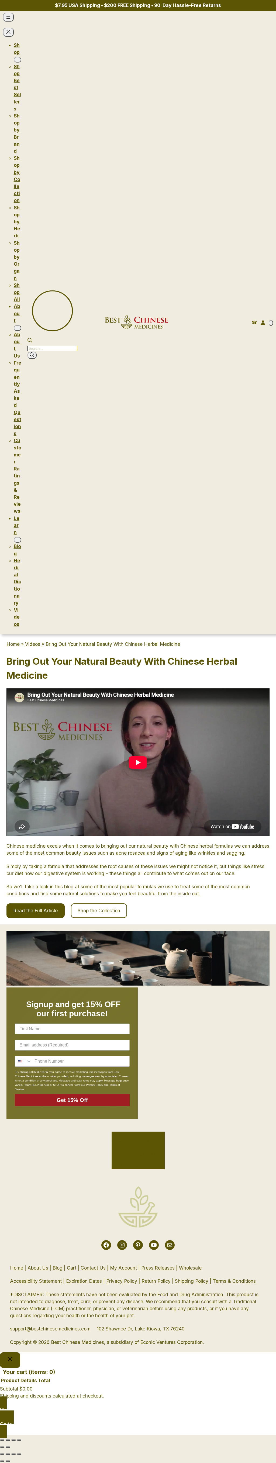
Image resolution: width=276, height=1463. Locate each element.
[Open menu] (8, 17)
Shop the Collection (99, 910)
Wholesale (190, 1268)
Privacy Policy (121, 1281)
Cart (71, 1268)
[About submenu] (17, 328)
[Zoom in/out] (19, 1440)
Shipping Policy (191, 1281)
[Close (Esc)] (2, 1440)
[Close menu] (8, 32)
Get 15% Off (72, 1100)
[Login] (263, 322)
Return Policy (156, 1281)
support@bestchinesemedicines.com (50, 1329)
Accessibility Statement (36, 1281)
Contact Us (93, 1268)
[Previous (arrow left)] (2, 1447)
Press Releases (158, 1268)
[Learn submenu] (17, 540)
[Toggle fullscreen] (13, 1440)
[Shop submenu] (17, 60)
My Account (123, 1268)
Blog (58, 1268)
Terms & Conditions (234, 1281)
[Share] (8, 1440)
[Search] (32, 355)
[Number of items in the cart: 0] (271, 323)
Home (13, 644)
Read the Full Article (35, 910)
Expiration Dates (84, 1281)
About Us (37, 1268)
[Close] (10, 1360)
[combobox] (23, 1061)
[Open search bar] (29, 341)
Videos (32, 644)
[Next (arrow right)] (8, 1447)
